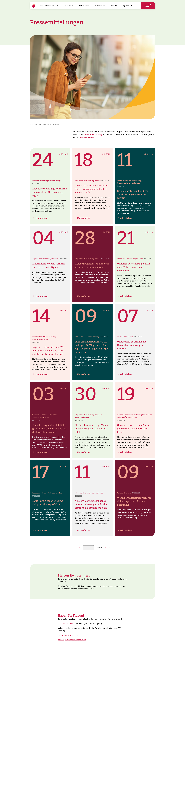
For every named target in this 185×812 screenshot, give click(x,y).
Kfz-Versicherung (93, 134)
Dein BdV (129, 6)
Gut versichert (84, 6)
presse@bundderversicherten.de (99, 586)
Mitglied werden (148, 6)
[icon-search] (138, 6)
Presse (42, 124)
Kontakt (114, 6)
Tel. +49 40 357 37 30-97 (68, 635)
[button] (105, 548)
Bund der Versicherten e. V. (49, 6)
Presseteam (68, 623)
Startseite (35, 124)
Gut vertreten (100, 6)
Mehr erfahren (41, 218)
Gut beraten (68, 6)
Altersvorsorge (87, 137)
